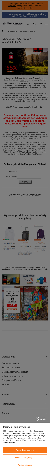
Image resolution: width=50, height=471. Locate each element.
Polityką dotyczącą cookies (21, 433)
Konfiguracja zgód (25, 465)
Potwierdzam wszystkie (25, 450)
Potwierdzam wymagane (25, 457)
